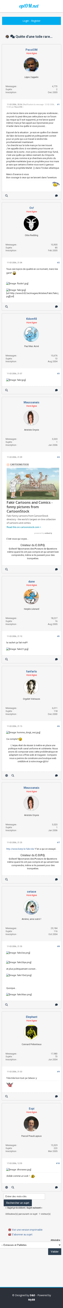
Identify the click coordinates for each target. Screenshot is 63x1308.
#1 (58, 104)
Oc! (31, 208)
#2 (58, 262)
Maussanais (31, 402)
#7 (58, 842)
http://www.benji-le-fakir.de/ (20, 849)
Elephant (31, 1017)
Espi (31, 1108)
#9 (58, 1072)
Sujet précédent (16, 1207)
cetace (31, 891)
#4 (58, 457)
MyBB (31, 1299)
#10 (57, 1163)
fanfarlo (31, 671)
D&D (32, 1295)
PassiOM (31, 49)
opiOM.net (28, 6)
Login (26, 20)
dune (31, 581)
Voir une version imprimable (27, 1229)
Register (35, 20)
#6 (58, 726)
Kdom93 (31, 319)
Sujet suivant (33, 1207)
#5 (58, 636)
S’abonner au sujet (22, 1234)
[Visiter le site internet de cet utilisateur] (6, 775)
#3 (58, 373)
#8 (58, 946)
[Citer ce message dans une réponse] (56, 195)
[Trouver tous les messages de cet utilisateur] (6, 195)
